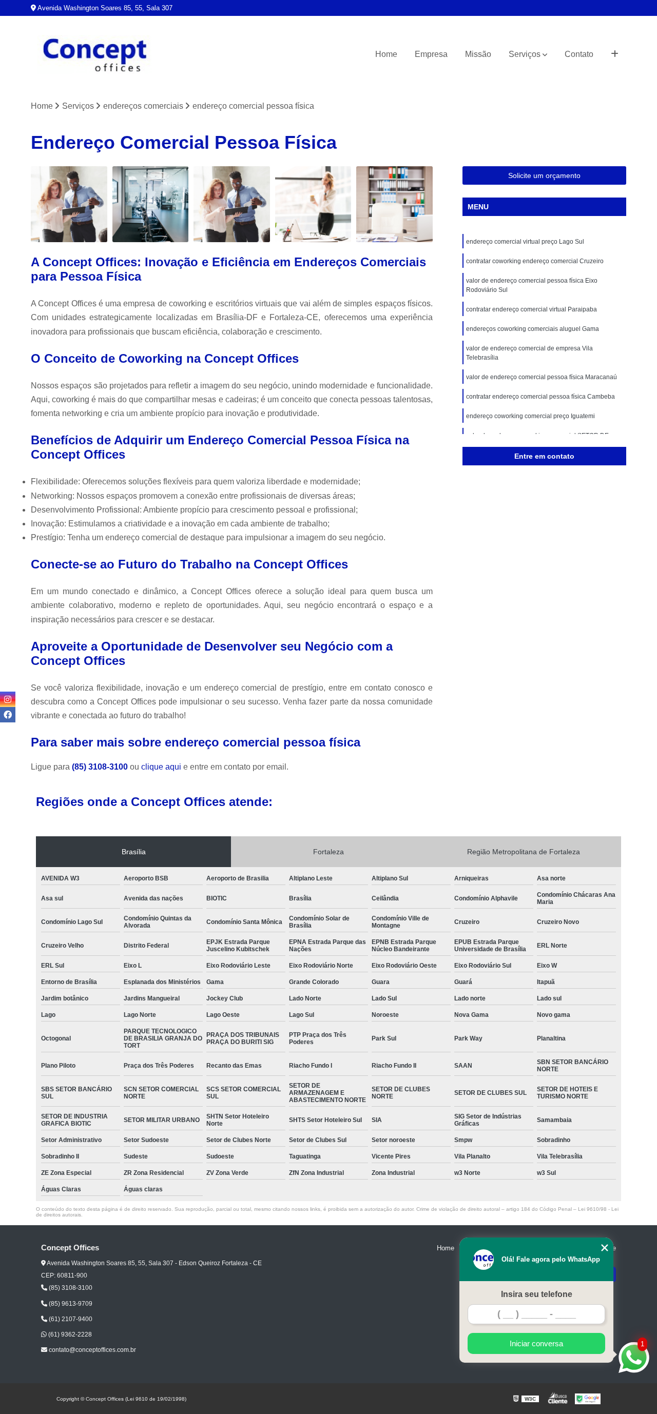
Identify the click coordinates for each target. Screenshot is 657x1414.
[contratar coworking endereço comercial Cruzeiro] (150, 204)
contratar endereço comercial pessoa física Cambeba (540, 396)
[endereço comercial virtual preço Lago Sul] (69, 204)
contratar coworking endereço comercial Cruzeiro (535, 261)
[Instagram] (7, 699)
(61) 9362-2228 (69, 1334)
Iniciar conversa (536, 1343)
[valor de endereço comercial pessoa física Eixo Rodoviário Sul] (232, 204)
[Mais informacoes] (614, 54)
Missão (478, 54)
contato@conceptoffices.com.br (91, 1349)
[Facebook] (7, 714)
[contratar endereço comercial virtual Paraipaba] (313, 204)
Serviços (524, 54)
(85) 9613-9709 (69, 1303)
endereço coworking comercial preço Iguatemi (530, 416)
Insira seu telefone (536, 1294)
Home (386, 54)
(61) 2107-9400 (69, 1319)
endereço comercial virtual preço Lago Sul (525, 241)
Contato (579, 54)
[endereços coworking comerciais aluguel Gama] (394, 204)
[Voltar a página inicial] (95, 54)
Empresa (431, 54)
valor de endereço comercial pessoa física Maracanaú (541, 377)
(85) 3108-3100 (101, 766)
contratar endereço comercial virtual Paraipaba (531, 309)
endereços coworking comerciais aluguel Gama (532, 328)
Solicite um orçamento (544, 175)
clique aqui (161, 766)
